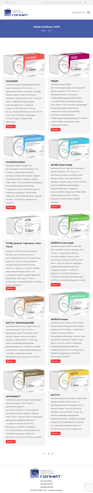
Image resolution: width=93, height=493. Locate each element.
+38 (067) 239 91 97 (78, 12)
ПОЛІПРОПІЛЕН (15, 162)
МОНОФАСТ (13, 396)
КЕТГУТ (55, 395)
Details (10, 126)
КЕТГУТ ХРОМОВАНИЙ (20, 323)
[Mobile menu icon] (88, 12)
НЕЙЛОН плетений (62, 243)
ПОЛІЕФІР (12, 81)
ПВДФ (54, 81)
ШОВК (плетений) (61, 165)
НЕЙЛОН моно (59, 319)
